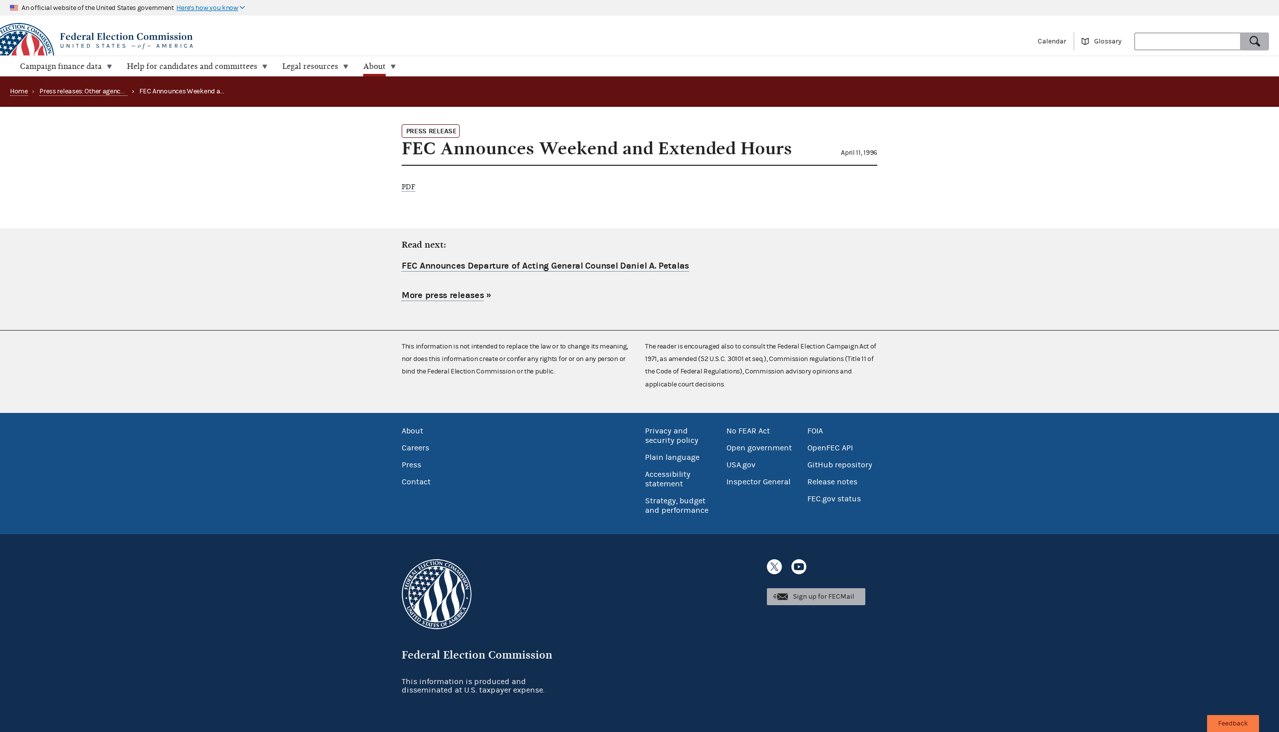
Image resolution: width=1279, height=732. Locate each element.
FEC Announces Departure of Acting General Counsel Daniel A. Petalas (545, 266)
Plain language (672, 457)
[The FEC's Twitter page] (774, 566)
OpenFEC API (830, 447)
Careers (415, 447)
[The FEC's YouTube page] (798, 566)
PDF (408, 187)
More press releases (443, 295)
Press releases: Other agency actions (93, 91)
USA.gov (740, 464)
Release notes (832, 481)
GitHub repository (839, 464)
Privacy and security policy (671, 435)
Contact (416, 481)
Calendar (1052, 41)
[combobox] (1187, 41)
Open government (759, 447)
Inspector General (758, 481)
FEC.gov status (834, 498)
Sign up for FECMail (823, 597)
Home (19, 91)
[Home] (320, 40)
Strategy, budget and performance (676, 505)
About (412, 430)
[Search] (1255, 41)
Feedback (1233, 724)
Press (411, 464)
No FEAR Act (748, 430)
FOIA (815, 430)
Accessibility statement (667, 479)
